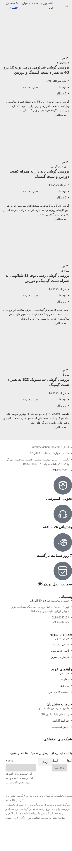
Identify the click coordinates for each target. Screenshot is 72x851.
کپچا (69, 760)
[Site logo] (36, 5)
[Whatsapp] (47, 745)
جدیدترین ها (62, 62)
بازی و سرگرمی (60, 166)
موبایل (65, 374)
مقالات (65, 270)
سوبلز (9, 844)
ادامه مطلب (62, 114)
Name (9, 760)
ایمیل (55, 760)
